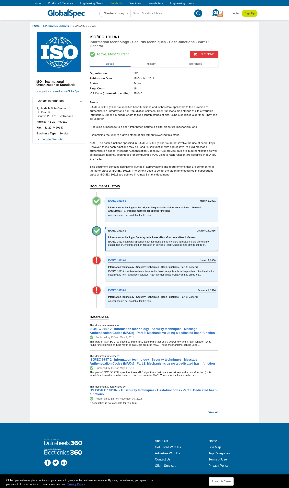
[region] (144, 481)
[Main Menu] (35, 13)
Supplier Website (52, 139)
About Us (161, 441)
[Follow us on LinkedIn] (64, 463)
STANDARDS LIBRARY (56, 26)
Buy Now (207, 54)
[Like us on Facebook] (47, 463)
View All (213, 412)
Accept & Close (221, 481)
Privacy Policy (218, 465)
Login (235, 13)
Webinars (135, 3)
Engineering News (91, 3)
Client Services (165, 465)
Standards (116, 3)
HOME (36, 26)
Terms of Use (218, 459)
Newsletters (155, 3)
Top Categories (219, 453)
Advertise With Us (167, 453)
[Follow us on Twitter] (55, 463)
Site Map (215, 447)
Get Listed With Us (168, 447)
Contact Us (162, 459)
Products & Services (60, 3)
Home (37, 3)
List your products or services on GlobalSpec (56, 91)
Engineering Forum (182, 3)
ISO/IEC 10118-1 (117, 200)
